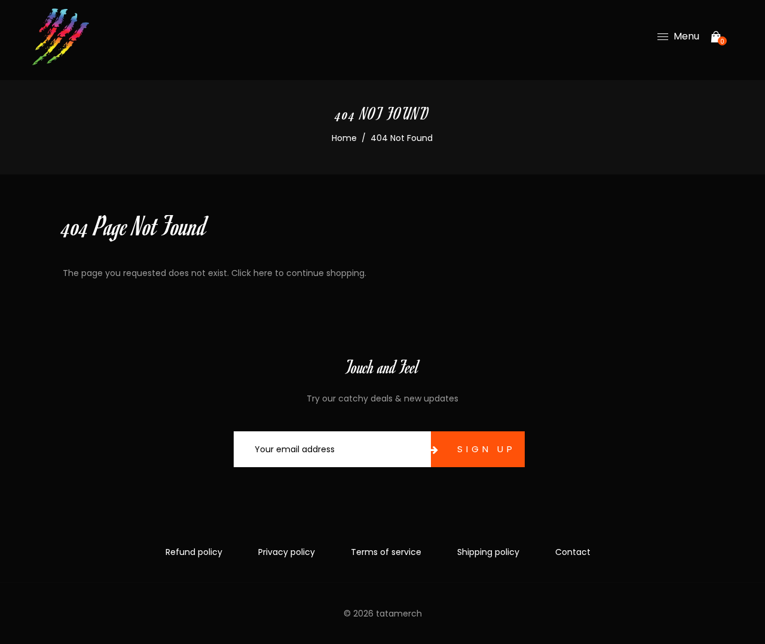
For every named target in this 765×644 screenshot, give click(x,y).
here (263, 273)
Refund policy (194, 552)
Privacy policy (286, 552)
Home (344, 138)
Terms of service (386, 552)
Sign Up (486, 449)
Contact (572, 552)
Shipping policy (488, 552)
